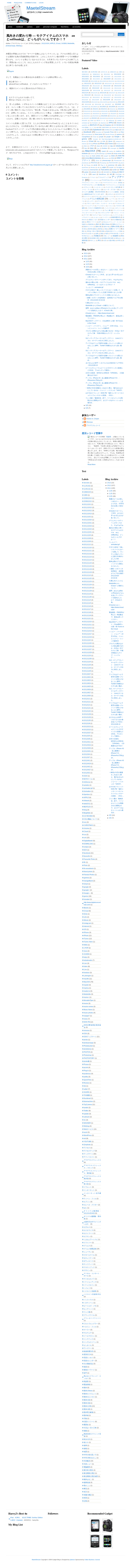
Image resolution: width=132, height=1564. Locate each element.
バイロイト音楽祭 (90, 1291)
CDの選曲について (88, 127)
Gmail (94, 136)
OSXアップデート (90, 1037)
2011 (85, 259)
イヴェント (87, 187)
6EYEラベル (101, 120)
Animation (95, 123)
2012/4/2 (111, 118)
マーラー (87, 215)
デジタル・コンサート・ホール (103, 203)
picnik (95, 165)
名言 (105, 240)
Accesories (76, 27)
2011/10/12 (85, 76)
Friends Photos (109, 134)
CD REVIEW (118, 125)
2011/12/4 (112, 102)
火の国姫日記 (117, 219)
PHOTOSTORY (113, 163)
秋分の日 (84, 233)
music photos (96, 156)
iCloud (58, 43)
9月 (87, 405)
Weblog (19, 46)
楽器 (83, 222)
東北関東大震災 (94, 238)
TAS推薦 (119, 167)
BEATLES (93, 125)
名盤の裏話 (112, 240)
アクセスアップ (103, 177)
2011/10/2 (107, 76)
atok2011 (84, 125)
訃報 (85, 1501)
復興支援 (85, 240)
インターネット (98, 187)
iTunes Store (120, 143)
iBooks (84, 141)
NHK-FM (121, 156)
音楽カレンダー (105, 219)
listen (92, 148)
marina (111, 151)
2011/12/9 (98, 104)
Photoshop (103, 163)
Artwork (119, 123)
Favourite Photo (109, 132)
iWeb (85, 146)
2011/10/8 (94, 81)
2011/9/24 (94, 106)
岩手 (99, 222)
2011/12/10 (107, 95)
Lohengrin (113, 148)
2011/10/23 (96, 79)
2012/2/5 (113, 113)
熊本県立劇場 (92, 229)
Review (93, 167)
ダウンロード (101, 201)
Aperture (103, 123)
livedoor (104, 148)
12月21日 (104, 72)
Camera (29, 27)
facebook (87, 132)
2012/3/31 (113, 116)
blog (101, 125)
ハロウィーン (118, 208)
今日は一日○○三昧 (93, 231)
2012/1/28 (96, 111)
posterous (111, 165)
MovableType (101, 153)
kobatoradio (120, 146)
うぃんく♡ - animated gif (94, 287)
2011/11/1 (111, 81)
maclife (121, 148)
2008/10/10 (85, 74)
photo (97, 160)
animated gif (85, 123)
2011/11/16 (96, 86)
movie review (118, 153)
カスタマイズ (120, 194)
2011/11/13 (108, 83)
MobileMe (70, 43)
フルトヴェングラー (104, 212)
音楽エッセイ (93, 219)
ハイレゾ (110, 205)
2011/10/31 (117, 79)
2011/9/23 (85, 106)
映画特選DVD (115, 217)
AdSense (111, 120)
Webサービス (89, 1129)
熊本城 (100, 229)
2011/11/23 (106, 88)
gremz (84, 139)
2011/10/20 (117, 76)
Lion (85, 148)
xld (111, 174)
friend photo (98, 134)
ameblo (119, 120)
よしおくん (96, 217)
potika (120, 165)
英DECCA (87, 1354)
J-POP (92, 146)
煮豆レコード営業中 (92, 433)
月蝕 (105, 229)
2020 (91, 120)
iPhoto (102, 144)
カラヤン (96, 196)
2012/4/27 (119, 118)
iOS (90, 143)
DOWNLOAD (108, 129)
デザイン (89, 203)
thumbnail (85, 169)
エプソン (98, 189)
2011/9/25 (103, 106)
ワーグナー (105, 217)
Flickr (122, 132)
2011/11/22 (95, 88)
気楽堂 (84, 224)
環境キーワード (91, 222)
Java (98, 146)
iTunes (110, 144)
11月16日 (94, 72)
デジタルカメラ (119, 203)
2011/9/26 (112, 106)
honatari (95, 139)
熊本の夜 (87, 1409)
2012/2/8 (121, 113)
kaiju (111, 146)
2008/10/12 (96, 74)
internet (84, 143)
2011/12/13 (96, 97)
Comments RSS (30, 2)
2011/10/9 (103, 81)
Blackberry (65, 27)
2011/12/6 (88, 104)
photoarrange (10, 46)
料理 (119, 240)
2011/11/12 (97, 83)
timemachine (94, 169)
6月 (87, 408)
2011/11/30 (117, 90)
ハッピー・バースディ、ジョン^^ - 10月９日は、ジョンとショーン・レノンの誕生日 (116, 636)
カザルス (110, 194)
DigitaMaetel (97, 130)
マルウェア (95, 215)
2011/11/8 (121, 92)
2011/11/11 (87, 83)
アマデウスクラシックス (110, 180)
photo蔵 (87, 1061)
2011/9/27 (121, 106)
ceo (97, 127)
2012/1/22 (87, 111)
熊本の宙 (98, 226)
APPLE (52, 43)
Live (98, 148)
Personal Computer (50, 27)
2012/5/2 (84, 120)
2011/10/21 (85, 79)
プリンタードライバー (88, 212)
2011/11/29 (96, 90)
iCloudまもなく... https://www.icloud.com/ (100, 313)
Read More (92, 464)
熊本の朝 (106, 226)
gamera (119, 134)
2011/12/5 (121, 102)
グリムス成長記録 (96, 199)
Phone (10, 27)
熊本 (97, 224)
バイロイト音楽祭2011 (94, 208)
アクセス (93, 177)
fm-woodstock (88, 134)
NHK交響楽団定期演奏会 (93, 158)
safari (104, 167)
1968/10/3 (113, 72)
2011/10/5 (85, 81)
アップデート (88, 1154)
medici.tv (119, 151)
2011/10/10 (117, 74)
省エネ (91, 233)
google (101, 136)
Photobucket (118, 160)
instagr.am (119, 141)
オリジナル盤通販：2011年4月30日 (93, 192)
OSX (112, 158)
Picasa (88, 165)
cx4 (88, 130)
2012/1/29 (104, 111)
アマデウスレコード (93, 425)
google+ (108, 136)
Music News (85, 156)
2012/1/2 (112, 109)
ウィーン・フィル (90, 1199)
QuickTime (85, 167)
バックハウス (108, 208)
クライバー (119, 196)
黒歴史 (86, 1425)
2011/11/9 (87, 95)
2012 (85, 256)
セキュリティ (91, 201)
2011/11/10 (120, 81)
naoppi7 (105, 156)
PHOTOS (94, 163)
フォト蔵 (107, 210)
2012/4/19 (103, 118)
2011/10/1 (107, 74)
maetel (104, 151)
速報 (101, 233)
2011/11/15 (85, 86)
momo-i (92, 153)
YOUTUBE (118, 174)
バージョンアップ (89, 205)
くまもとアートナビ (107, 196)
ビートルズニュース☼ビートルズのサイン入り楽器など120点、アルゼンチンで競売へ (116, 731)
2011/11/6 (103, 92)
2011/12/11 (118, 95)
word (94, 174)
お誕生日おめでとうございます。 (94, 194)
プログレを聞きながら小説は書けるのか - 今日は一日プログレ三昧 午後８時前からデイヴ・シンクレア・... (105, 333)
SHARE (111, 167)
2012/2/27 (105, 113)
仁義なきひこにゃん (93, 303)
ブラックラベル (117, 210)
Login (41, 2)
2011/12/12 (85, 97)
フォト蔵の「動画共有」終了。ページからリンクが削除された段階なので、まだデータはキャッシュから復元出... (104, 400)
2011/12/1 (97, 95)
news (113, 156)
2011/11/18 (106, 86)
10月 (87, 267)
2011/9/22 (118, 104)
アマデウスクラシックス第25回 (92, 185)
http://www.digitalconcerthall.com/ (111, 139)
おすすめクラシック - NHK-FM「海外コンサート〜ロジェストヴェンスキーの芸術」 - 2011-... (116, 791)
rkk (98, 167)
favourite (98, 132)
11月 (87, 264)
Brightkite (108, 125)
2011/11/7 (112, 92)
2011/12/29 (85, 102)
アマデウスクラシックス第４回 (114, 185)
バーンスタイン (101, 205)
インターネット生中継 (112, 187)
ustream (93, 172)
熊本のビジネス (88, 226)
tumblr (115, 169)
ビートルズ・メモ (87, 210)
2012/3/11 (87, 116)
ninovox (106, 158)
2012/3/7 (86, 118)
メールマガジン (105, 215)
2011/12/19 (117, 97)
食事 (97, 233)
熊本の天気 (115, 226)
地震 (106, 233)
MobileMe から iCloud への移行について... (100, 305)
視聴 (102, 231)
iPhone (95, 143)
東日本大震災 (88, 1470)
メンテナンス (116, 215)
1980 (120, 72)
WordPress (102, 174)
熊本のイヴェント (118, 224)
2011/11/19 (117, 86)
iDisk (98, 141)
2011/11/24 (117, 88)
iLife (104, 141)
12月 (87, 261)
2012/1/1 (95, 109)
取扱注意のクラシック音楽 (114, 231)
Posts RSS (18, 2)
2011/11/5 (94, 92)
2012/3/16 (95, 116)
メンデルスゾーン (90, 1342)
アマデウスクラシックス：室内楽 (112, 182)
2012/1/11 (104, 109)
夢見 (99, 240)
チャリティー (111, 201)
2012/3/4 (121, 116)
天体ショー (107, 236)
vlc (100, 172)
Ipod (37, 27)
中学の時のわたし (90, 1458)
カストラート (88, 196)
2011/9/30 (87, 109)
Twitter (122, 170)
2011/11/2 (85, 88)
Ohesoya (89, 422)
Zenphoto (85, 177)
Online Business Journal (92, 1559)
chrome (114, 127)
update (86, 172)
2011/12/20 (95, 99)
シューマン (112, 199)
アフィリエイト (94, 180)
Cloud (120, 127)
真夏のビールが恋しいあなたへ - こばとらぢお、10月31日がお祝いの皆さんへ (116, 503)
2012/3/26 (104, 116)
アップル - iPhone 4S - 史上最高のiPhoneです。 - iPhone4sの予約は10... (116, 753)
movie (109, 153)
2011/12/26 (106, 99)
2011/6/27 (108, 104)
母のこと (93, 240)
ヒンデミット (98, 210)
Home (9, 2)
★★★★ (85, 72)
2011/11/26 (85, 90)
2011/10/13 (96, 76)
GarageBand (86, 136)
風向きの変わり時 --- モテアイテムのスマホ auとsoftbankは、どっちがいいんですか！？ (40, 37)
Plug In (103, 165)
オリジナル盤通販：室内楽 (116, 192)
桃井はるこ (119, 238)
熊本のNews (106, 224)
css (83, 129)
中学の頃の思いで (115, 233)
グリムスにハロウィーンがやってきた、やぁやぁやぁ (104, 280)
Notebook (19, 27)
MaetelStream (40, 8)
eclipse (116, 129)
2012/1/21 (121, 109)
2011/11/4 (85, 92)
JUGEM (64, 43)
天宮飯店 (97, 236)
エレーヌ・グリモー (110, 189)
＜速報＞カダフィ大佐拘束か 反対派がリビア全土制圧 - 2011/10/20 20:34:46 (116, 573)
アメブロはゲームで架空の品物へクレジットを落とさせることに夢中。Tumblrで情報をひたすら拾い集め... (104, 345)
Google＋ (118, 137)
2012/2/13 (87, 113)
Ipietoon (72, 1559)
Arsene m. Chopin (92, 419)
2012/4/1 (94, 118)
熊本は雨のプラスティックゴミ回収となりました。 (103, 295)
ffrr (117, 132)
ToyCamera (105, 170)
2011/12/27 (117, 99)
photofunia (85, 163)
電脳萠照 (115, 236)
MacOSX (90, 151)
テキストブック (89, 1267)
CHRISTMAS (105, 127)
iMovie (110, 141)
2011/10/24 (45, 43)
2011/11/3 (107, 90)
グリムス (84, 199)
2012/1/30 (113, 111)
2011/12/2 (85, 99)
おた (120, 189)
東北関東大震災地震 (107, 238)
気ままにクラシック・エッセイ (113, 222)
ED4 (123, 129)
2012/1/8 (121, 111)
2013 (85, 253)
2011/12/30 (103, 102)
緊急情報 (91, 224)
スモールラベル (89, 1255)
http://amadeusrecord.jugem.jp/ (41, 164)
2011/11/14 (118, 83)
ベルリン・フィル (118, 212)
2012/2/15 (96, 113)
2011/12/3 (94, 102)
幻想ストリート (114, 229)
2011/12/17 (107, 97)
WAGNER (106, 172)
